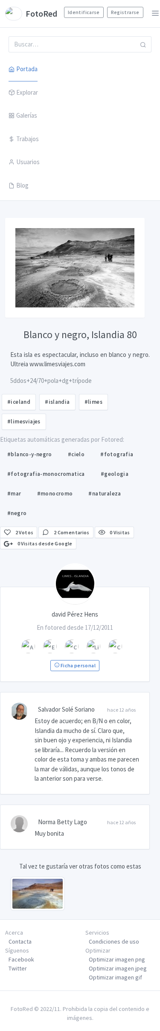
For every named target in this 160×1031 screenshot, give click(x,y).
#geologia (115, 474)
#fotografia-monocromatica (46, 474)
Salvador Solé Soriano (66, 709)
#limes (93, 401)
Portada (27, 69)
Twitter (18, 968)
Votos (24, 532)
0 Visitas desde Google (44, 543)
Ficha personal (77, 665)
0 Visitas (119, 532)
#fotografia (116, 454)
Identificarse (84, 12)
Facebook (21, 959)
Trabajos (27, 139)
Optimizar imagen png (117, 959)
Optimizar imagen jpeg (118, 968)
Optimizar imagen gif (115, 977)
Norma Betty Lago (62, 822)
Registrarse (125, 12)
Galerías (26, 115)
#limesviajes (24, 421)
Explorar (27, 92)
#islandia (57, 401)
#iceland (18, 401)
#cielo (76, 454)
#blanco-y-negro (29, 454)
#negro (16, 513)
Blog (22, 185)
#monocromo (55, 493)
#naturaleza (104, 493)
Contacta (20, 941)
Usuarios (28, 162)
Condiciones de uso (114, 941)
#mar (14, 493)
